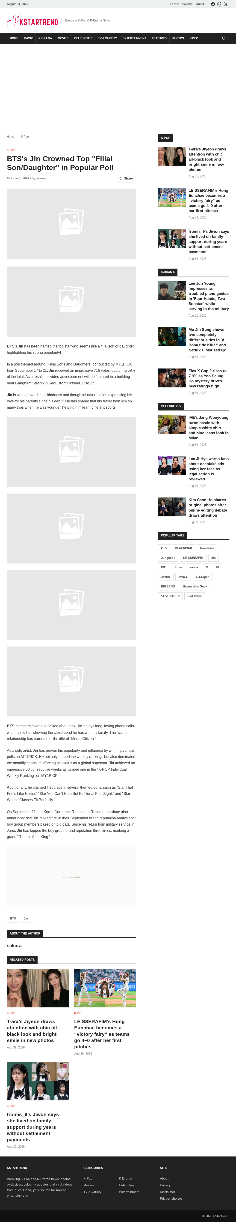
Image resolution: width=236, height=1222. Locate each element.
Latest (174, 4)
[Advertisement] (118, 85)
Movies (63, 38)
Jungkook (168, 558)
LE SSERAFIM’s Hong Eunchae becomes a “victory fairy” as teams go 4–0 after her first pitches (102, 1034)
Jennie (166, 577)
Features (159, 38)
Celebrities (83, 38)
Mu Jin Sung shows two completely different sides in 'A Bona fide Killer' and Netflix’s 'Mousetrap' (207, 339)
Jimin (178, 567)
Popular (187, 4)
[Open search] (223, 38)
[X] (226, 4)
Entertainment (134, 38)
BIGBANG (168, 586)
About (200, 4)
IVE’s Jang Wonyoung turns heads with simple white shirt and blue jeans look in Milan (209, 427)
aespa (194, 567)
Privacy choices (171, 1198)
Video (194, 38)
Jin (26, 918)
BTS (13, 918)
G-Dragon (202, 577)
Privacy (165, 1185)
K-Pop (28, 38)
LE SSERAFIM (193, 558)
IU (217, 567)
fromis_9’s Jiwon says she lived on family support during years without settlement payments (33, 1127)
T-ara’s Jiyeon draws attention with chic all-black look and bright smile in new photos (207, 159)
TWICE (183, 577)
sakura (41, 178)
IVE (163, 567)
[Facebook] (213, 4)
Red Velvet (194, 596)
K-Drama (45, 38)
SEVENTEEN (170, 596)
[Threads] (219, 4)
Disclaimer (167, 1192)
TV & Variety (107, 38)
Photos (178, 38)
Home (14, 38)
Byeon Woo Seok (195, 586)
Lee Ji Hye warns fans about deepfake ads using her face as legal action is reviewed (209, 469)
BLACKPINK (183, 548)
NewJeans (207, 548)
